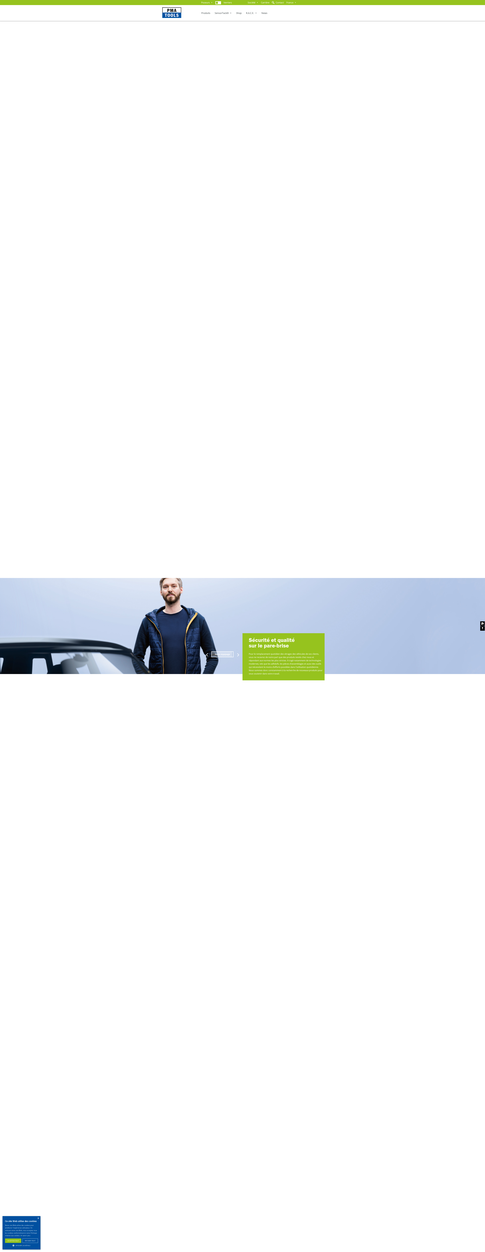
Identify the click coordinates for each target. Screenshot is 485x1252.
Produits (205, 13)
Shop (239, 13)
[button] (21, 1245)
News (264, 13)
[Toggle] (218, 2)
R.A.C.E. (250, 13)
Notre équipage (222, 654)
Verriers (228, 2)
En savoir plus (25, 1235)
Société (251, 2)
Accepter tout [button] (13, 1241)
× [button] (38, 1218)
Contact (280, 2)
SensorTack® (222, 13)
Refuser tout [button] (30, 1241)
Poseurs (205, 2)
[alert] (21, 1232)
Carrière (265, 2)
